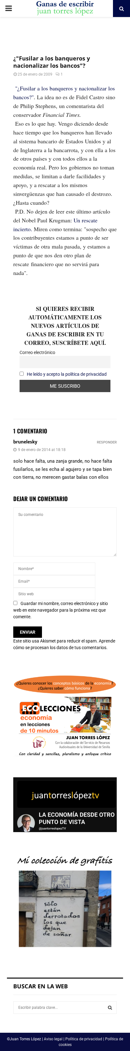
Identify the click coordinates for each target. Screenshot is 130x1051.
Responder (107, 442)
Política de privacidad (83, 1039)
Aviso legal (53, 1039)
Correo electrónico (37, 352)
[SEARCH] (110, 1007)
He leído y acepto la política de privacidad (67, 374)
